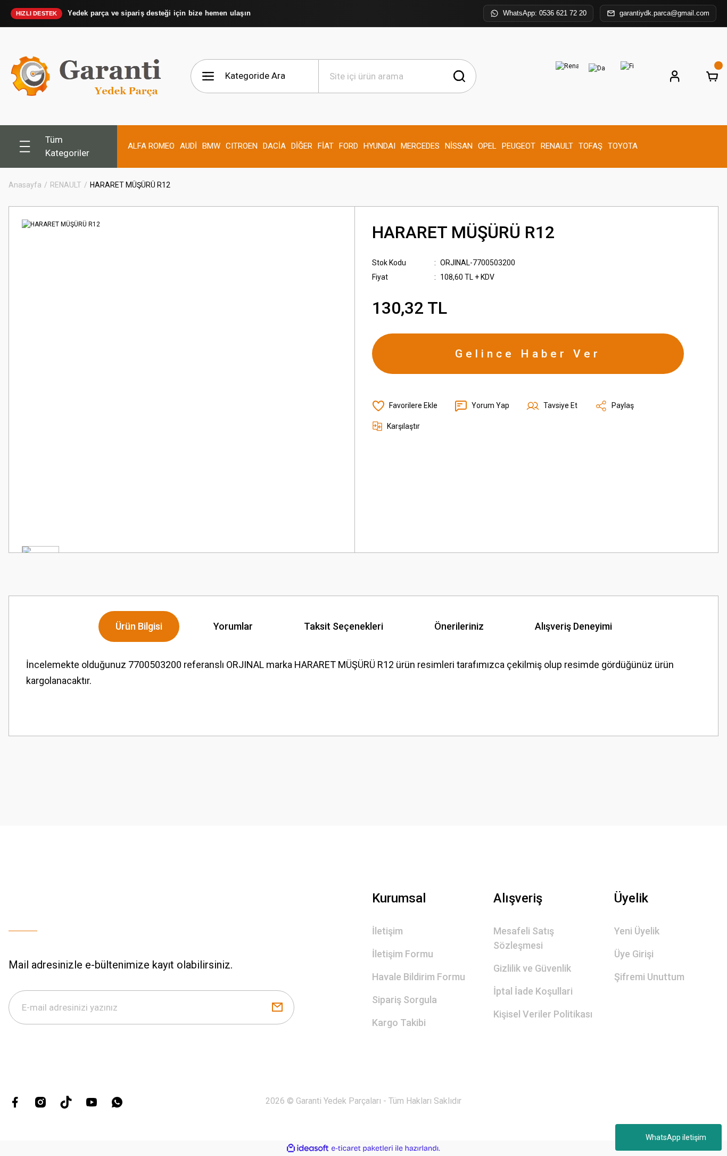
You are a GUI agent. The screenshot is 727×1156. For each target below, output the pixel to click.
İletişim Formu (402, 953)
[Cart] (712, 76)
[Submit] (277, 1007)
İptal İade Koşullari (533, 991)
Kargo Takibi (399, 1022)
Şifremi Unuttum (649, 976)
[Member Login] (674, 76)
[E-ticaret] (362, 1148)
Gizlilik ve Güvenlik (532, 968)
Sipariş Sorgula (404, 999)
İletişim (387, 931)
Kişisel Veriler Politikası (542, 1014)
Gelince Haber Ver (528, 353)
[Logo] (88, 76)
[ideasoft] (307, 1148)
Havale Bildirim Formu (418, 976)
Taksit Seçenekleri (343, 626)
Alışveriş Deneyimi (573, 626)
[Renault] (567, 76)
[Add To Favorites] (404, 406)
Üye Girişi (634, 953)
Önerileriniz (459, 626)
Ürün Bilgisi (138, 626)
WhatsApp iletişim (676, 1137)
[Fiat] (627, 76)
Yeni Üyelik (636, 931)
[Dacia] (597, 76)
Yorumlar (233, 626)
